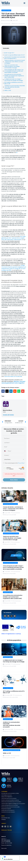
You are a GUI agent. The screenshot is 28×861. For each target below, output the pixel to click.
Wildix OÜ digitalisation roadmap (11, 634)
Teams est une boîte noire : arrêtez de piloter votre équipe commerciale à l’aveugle (12, 538)
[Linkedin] (5, 826)
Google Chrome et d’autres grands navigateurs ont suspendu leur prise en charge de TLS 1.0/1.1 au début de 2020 (13, 268)
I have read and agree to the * (15, 463)
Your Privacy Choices (12, 857)
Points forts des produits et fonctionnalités (12, 750)
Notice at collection (7, 859)
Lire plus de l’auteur (8, 414)
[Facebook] (2, 826)
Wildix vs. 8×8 (7, 753)
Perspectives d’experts (6, 10)
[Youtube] (11, 826)
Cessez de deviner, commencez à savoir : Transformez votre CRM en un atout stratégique (13, 508)
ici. (17, 152)
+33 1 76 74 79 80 (8, 843)
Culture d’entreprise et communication (11, 533)
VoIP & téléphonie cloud (8, 688)
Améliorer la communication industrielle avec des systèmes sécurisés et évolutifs (11, 724)
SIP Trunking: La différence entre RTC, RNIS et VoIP (14, 692)
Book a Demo (14, 480)
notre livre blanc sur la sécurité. (13, 376)
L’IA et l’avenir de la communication (10, 504)
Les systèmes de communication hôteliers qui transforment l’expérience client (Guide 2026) (12, 596)
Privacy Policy (21, 463)
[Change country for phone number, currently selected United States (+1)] (5, 451)
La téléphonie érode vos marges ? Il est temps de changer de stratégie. (14, 661)
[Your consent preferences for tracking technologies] (2, 858)
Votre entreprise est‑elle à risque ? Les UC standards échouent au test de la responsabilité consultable (13, 567)
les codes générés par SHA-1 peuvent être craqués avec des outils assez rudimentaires (13, 238)
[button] (3, 391)
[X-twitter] (8, 826)
